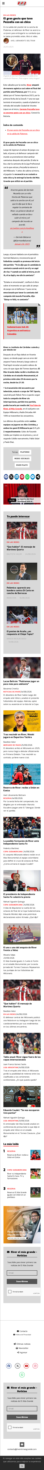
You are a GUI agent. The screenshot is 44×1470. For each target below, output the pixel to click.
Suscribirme (22, 1281)
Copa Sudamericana (13, 852)
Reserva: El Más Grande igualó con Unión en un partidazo (17, 1194)
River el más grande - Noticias (23, 1253)
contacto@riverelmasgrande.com (22, 1449)
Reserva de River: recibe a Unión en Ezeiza (21, 789)
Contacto (23, 1331)
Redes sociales (22, 459)
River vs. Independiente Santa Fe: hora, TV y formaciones (16, 1176)
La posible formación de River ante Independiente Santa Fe (21, 842)
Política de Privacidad (23, 1335)
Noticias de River (12, 692)
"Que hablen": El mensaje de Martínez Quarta (21, 548)
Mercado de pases (12, 745)
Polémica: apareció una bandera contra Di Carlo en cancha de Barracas (20, 590)
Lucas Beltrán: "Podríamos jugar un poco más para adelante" (21, 682)
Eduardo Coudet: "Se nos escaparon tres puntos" (21, 1111)
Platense (25, 452)
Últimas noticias (23, 1344)
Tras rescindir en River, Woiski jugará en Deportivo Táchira (18, 736)
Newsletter (23, 1348)
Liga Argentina (10, 1067)
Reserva (7, 798)
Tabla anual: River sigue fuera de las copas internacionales (22, 1058)
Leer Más (11, 500)
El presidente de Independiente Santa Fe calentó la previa (19, 895)
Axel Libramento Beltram (23, 41)
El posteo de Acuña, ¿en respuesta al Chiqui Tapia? (20, 633)
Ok (22, 1466)
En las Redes (9, 15)
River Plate (22, 465)
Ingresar (23, 1352)
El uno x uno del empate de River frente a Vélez (20, 949)
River (29, 85)
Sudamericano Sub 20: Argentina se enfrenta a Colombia (18, 330)
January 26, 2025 (22, 244)
